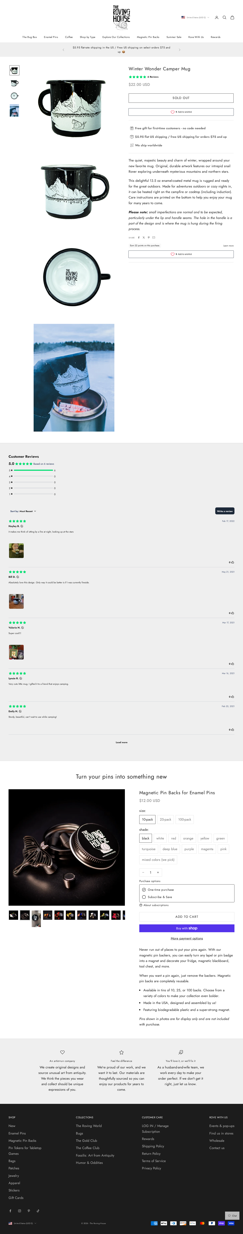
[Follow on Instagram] (19, 1211)
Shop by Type (87, 37)
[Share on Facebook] (138, 237)
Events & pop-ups (221, 1125)
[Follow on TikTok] (38, 1211)
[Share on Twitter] (143, 237)
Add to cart (186, 916)
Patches (14, 1168)
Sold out (181, 98)
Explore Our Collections (116, 37)
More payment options (187, 938)
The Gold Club (86, 1140)
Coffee (69, 37)
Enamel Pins (51, 37)
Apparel (14, 1183)
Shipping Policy (153, 1146)
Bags (12, 1161)
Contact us (216, 1148)
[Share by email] (153, 237)
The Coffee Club (87, 1148)
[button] (187, 905)
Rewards (215, 37)
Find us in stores (221, 1133)
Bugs (79, 1133)
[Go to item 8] (93, 915)
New (12, 1125)
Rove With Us (196, 37)
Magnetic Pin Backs (148, 37)
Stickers (14, 1190)
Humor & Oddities (89, 1162)
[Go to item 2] (14, 83)
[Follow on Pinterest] (29, 1211)
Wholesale (216, 1140)
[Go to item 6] (70, 915)
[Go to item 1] (14, 70)
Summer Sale (174, 37)
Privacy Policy (151, 1168)
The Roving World (89, 1125)
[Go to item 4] (14, 110)
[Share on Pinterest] (148, 237)
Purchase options (149, 881)
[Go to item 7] (82, 915)
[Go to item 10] (116, 915)
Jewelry (14, 1175)
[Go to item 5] (59, 915)
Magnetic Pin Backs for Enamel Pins (177, 792)
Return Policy (151, 1153)
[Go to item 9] (105, 915)
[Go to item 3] (14, 96)
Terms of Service (154, 1161)
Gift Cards (16, 1197)
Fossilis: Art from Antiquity (95, 1155)
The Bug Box (29, 37)
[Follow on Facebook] (10, 1211)
